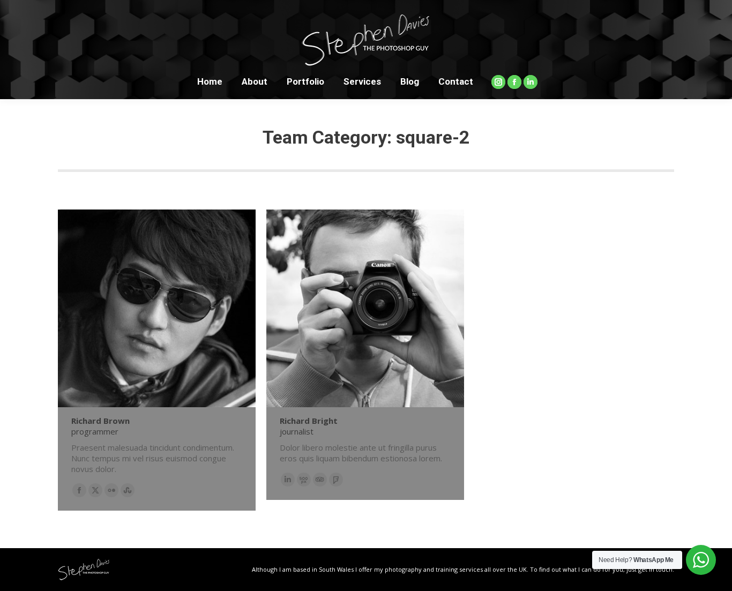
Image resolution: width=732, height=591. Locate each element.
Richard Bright (309, 420)
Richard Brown (100, 420)
